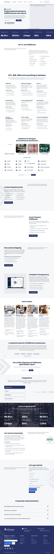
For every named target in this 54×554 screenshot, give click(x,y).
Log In (41, 1)
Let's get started (8, 202)
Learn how (41, 530)
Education (45, 542)
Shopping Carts (8, 387)
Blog (44, 538)
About (32, 538)
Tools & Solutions (8, 398)
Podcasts (44, 539)
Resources (30, 1)
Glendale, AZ (23, 353)
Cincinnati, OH (17, 353)
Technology (14, 1)
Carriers (7, 391)
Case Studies (45, 540)
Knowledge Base (34, 542)
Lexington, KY (29, 353)
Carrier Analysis (33, 540)
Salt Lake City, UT (36, 353)
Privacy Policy (33, 543)
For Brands (20, 1)
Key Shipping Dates (46, 543)
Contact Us (47, 1)
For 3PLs (25, 1)
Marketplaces (8, 394)
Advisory (32, 539)
